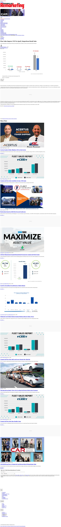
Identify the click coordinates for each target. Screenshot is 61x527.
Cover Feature (4, 0)
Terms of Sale (10, 526)
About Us (1, 35)
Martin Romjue (5, 357)
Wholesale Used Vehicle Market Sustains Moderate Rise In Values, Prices (17, 316)
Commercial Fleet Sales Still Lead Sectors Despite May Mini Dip (15, 359)
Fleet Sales (8, 118)
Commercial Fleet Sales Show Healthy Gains (10, 421)
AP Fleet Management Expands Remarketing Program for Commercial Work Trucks (20, 254)
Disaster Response (4, 495)
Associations (2, 19)
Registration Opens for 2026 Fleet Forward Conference (13, 211)
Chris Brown (6, 462)
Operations (9, 0)
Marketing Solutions (21, 35)
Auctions (7, 0)
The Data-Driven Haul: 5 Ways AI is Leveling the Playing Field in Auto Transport (19, 390)
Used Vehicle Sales (12, 118)
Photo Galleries (8, 34)
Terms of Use (6, 526)
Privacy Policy (2, 526)
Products (11, 34)
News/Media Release (6, 283)
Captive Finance (2, 24)
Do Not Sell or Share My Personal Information (18, 526)
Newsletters (2, 2)
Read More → (2, 153)
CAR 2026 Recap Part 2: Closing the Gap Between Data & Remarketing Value (18, 464)
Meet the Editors (5, 35)
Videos (5, 34)
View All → (2, 468)
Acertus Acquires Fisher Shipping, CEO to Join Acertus (13, 149)
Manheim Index (4, 118)
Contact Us (16, 35)
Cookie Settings (13, 35)
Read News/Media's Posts (4, 47)
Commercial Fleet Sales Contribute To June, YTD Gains (13, 180)
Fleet (1, 28)
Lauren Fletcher (7, 252)
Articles (3, 34)
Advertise (9, 35)
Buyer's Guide (15, 34)
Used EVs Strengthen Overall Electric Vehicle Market (12, 285)
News (1, 34)
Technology (2, 31)
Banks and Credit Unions (4, 22)
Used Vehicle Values (3, 32)
